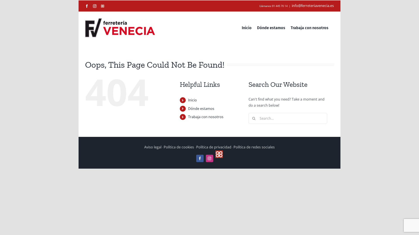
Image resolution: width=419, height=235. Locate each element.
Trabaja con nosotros (205, 116)
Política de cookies (179, 147)
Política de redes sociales (254, 147)
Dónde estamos (201, 108)
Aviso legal (152, 147)
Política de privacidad (213, 147)
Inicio (192, 100)
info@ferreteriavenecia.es (313, 5)
